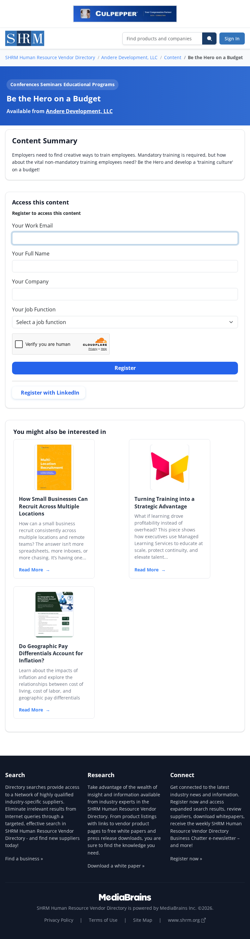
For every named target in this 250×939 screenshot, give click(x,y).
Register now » (186, 858)
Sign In (232, 38)
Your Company (30, 281)
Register (125, 368)
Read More (31, 570)
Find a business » (24, 858)
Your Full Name (30, 253)
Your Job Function (34, 309)
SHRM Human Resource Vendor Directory (50, 57)
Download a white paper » (116, 866)
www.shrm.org (184, 920)
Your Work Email (32, 225)
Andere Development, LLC (129, 57)
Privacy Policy (58, 920)
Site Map (142, 920)
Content (172, 57)
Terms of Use (103, 920)
